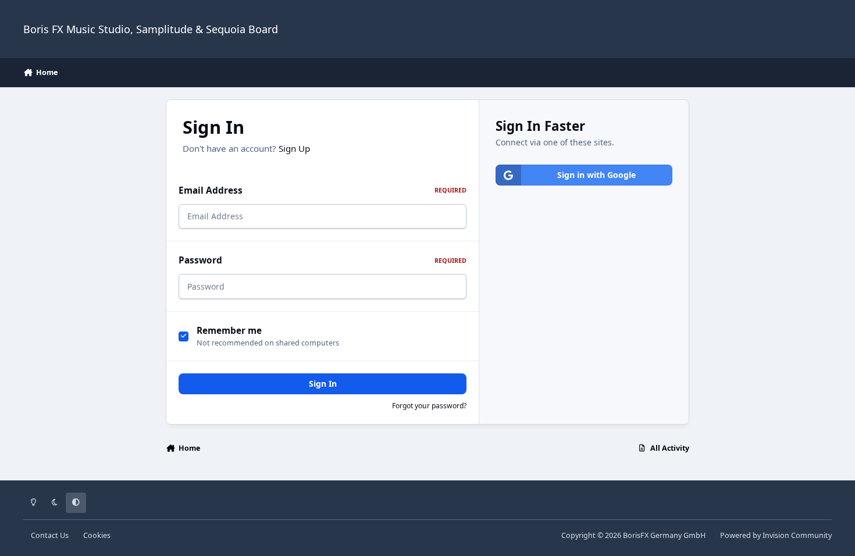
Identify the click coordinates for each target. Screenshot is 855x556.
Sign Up (294, 148)
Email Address (322, 190)
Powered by (776, 535)
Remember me (229, 331)
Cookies (97, 535)
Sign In (323, 383)
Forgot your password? (429, 406)
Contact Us (50, 535)
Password (322, 260)
